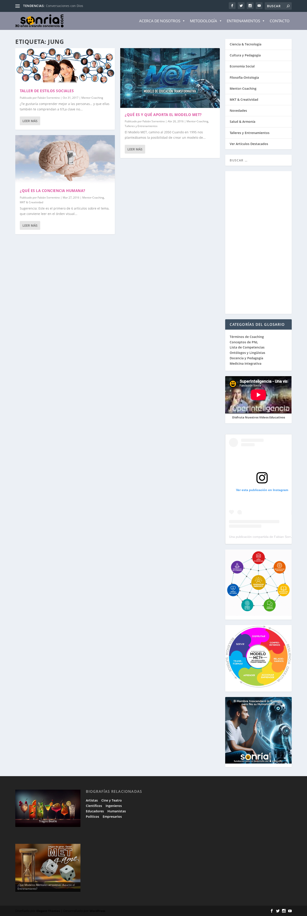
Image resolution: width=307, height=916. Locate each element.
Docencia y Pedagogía (246, 358)
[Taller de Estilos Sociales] (65, 66)
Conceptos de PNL (244, 342)
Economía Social (242, 66)
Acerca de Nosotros (159, 20)
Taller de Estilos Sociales (47, 90)
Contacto (279, 20)
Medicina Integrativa (245, 363)
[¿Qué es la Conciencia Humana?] (65, 159)
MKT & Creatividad (31, 202)
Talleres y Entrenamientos (141, 126)
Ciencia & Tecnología (245, 44)
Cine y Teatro (111, 800)
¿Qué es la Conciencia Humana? (52, 190)
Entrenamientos (243, 20)
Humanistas (116, 811)
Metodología (203, 20)
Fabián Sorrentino (49, 98)
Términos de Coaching (247, 337)
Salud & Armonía (242, 121)
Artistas (92, 800)
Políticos (92, 816)
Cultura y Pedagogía (245, 55)
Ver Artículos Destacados (249, 144)
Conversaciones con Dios (64, 6)
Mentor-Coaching (92, 98)
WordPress (97, 911)
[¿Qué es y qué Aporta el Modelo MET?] (170, 78)
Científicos (94, 806)
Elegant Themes (48, 911)
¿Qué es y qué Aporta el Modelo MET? (163, 114)
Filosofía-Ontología (244, 77)
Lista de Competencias (247, 347)
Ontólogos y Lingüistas (247, 353)
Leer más (30, 121)
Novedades (238, 110)
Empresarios (112, 816)
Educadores (95, 811)
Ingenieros (114, 806)
